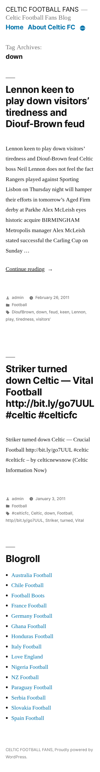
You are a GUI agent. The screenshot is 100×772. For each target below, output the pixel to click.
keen (64, 312)
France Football (29, 605)
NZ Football (25, 677)
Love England (27, 656)
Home (14, 27)
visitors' (43, 319)
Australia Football (31, 575)
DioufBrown (23, 312)
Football (19, 304)
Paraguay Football (31, 687)
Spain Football (27, 718)
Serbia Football (28, 697)
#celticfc (20, 513)
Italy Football (26, 646)
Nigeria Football (29, 667)
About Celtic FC (51, 27)
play (10, 319)
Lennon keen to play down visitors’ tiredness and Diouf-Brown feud (47, 107)
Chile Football (27, 585)
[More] (82, 28)
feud (53, 312)
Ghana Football (28, 626)
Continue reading (29, 269)
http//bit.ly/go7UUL (24, 520)
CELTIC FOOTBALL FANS (42, 9)
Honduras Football (32, 636)
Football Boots (28, 595)
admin (18, 297)
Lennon (78, 312)
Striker (51, 520)
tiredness (25, 319)
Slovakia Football (31, 707)
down (41, 312)
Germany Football (31, 616)
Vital (79, 520)
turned (66, 520)
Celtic (36, 513)
